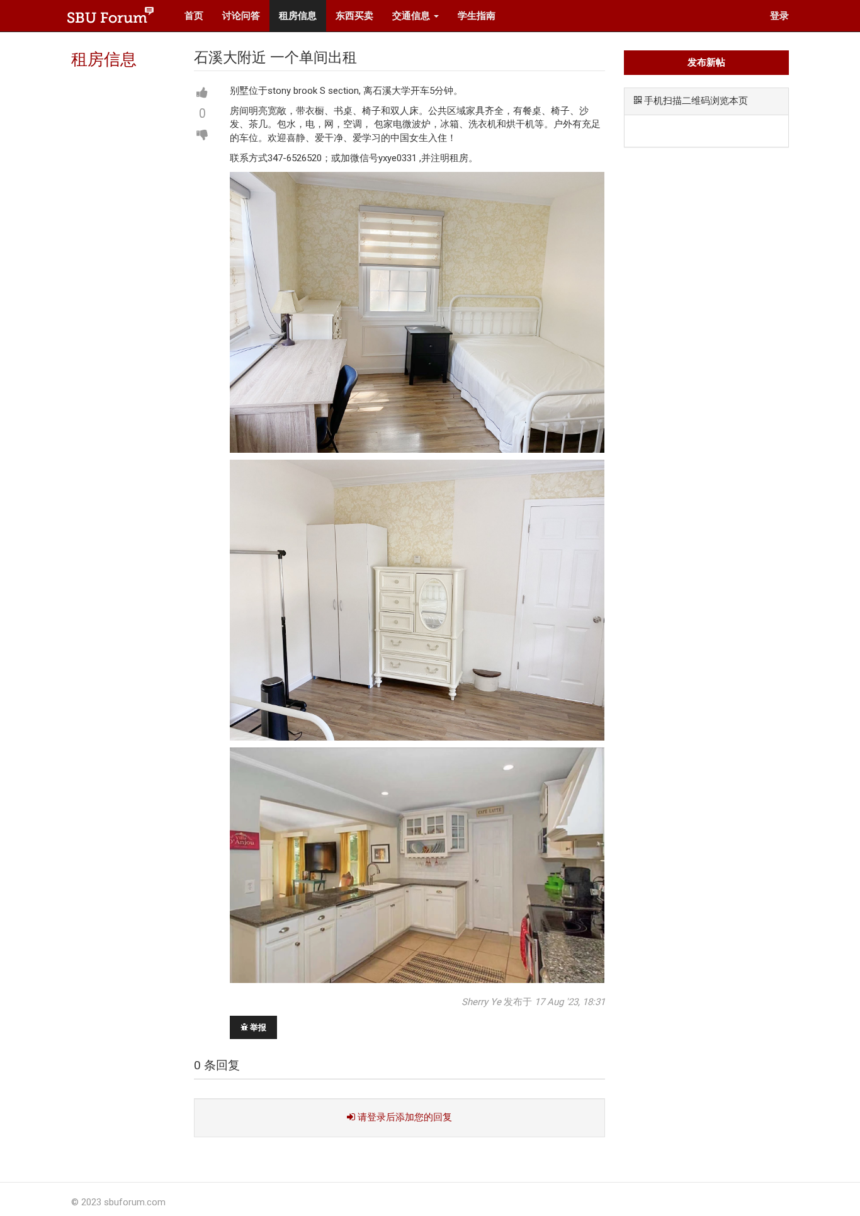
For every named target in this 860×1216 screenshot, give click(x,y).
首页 (193, 15)
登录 (779, 15)
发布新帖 (706, 62)
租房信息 (298, 15)
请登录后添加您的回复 (403, 1117)
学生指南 (476, 15)
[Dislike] (202, 134)
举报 (257, 1027)
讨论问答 (241, 15)
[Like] (202, 93)
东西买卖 (354, 15)
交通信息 (412, 15)
